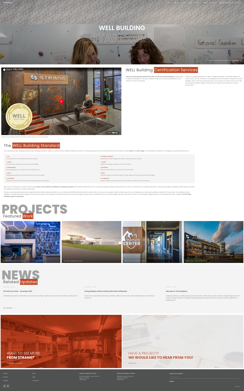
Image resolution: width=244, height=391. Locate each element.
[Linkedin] (4, 386)
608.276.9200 (82, 379)
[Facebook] (8, 386)
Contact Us (213, 2)
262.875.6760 (120, 379)
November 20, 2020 (91, 287)
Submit (172, 381)
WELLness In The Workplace (176, 291)
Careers (205, 2)
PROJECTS (169, 2)
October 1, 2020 (171, 287)
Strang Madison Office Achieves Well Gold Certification (106, 291)
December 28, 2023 (9, 287)
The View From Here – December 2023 (17, 291)
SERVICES (176, 2)
